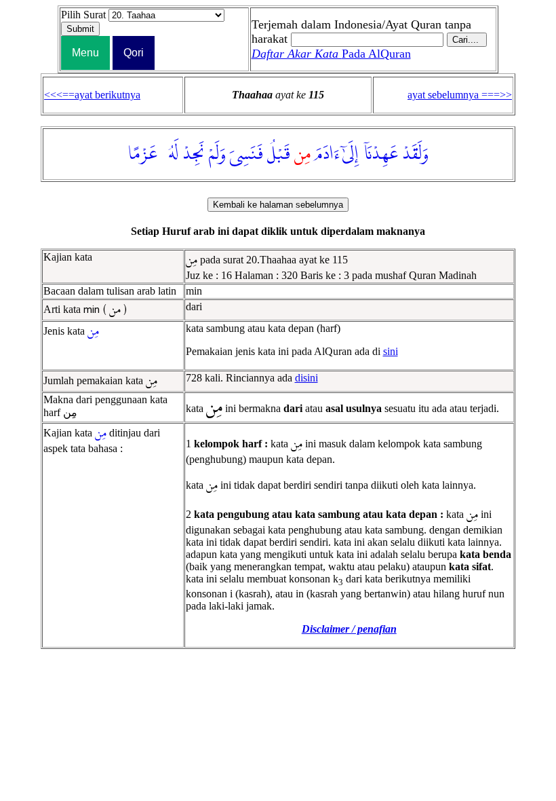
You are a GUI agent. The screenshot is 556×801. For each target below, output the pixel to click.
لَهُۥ (169, 154)
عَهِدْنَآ (380, 154)
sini (390, 351)
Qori (133, 52)
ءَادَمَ (327, 154)
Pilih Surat (83, 14)
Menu (85, 52)
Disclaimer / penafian (349, 629)
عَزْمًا (142, 154)
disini (306, 378)
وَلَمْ (217, 154)
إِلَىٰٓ (350, 154)
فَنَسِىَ (246, 154)
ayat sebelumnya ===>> (460, 94)
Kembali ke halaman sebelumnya (278, 205)
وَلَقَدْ (415, 154)
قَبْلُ (278, 154)
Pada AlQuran (331, 53)
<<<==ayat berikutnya (92, 94)
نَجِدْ (193, 154)
